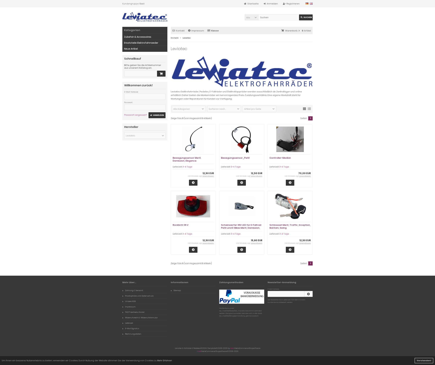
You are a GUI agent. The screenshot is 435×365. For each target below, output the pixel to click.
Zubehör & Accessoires (137, 37)
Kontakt (180, 30)
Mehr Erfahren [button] (164, 360)
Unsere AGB (130, 301)
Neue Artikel (131, 48)
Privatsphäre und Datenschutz (139, 296)
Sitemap (177, 290)
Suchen (306, 17)
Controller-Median (280, 157)
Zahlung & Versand (134, 290)
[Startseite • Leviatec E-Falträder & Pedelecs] (144, 17)
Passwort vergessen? (135, 114)
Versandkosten (208, 176)
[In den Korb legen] (161, 73)
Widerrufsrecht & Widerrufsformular (141, 317)
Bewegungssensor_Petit (235, 157)
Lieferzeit (129, 323)
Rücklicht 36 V (180, 225)
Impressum (198, 30)
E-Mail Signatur (132, 328)
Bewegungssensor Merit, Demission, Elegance (187, 159)
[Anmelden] (308, 294)
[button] (251, 17)
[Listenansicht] (309, 108)
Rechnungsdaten (133, 334)
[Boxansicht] (304, 108)
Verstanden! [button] (424, 360)
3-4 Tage (187, 166)
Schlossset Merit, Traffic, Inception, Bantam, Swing (289, 226)
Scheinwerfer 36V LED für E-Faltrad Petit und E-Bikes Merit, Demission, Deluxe (241, 227)
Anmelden (157, 115)
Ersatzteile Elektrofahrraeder (141, 42)
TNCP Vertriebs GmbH (134, 312)
